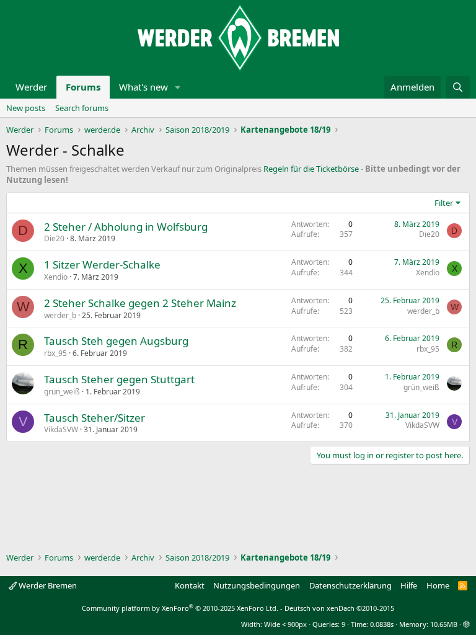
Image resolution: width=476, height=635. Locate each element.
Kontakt (190, 585)
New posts (25, 107)
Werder (31, 87)
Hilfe (408, 585)
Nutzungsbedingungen (256, 585)
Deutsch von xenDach (339, 608)
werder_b (60, 315)
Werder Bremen (47, 585)
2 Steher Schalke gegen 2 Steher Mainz (140, 303)
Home (437, 585)
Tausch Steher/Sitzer (94, 418)
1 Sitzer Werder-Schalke (102, 264)
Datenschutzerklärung (350, 585)
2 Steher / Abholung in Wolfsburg (126, 227)
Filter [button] (443, 202)
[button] (178, 87)
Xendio (56, 277)
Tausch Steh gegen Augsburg (116, 341)
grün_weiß (62, 391)
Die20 (54, 238)
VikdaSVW (61, 429)
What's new (143, 87)
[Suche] (458, 87)
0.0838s (382, 624)
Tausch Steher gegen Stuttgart (119, 379)
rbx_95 (55, 353)
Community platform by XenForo (180, 608)
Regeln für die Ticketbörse (311, 168)
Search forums (81, 107)
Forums (83, 87)
